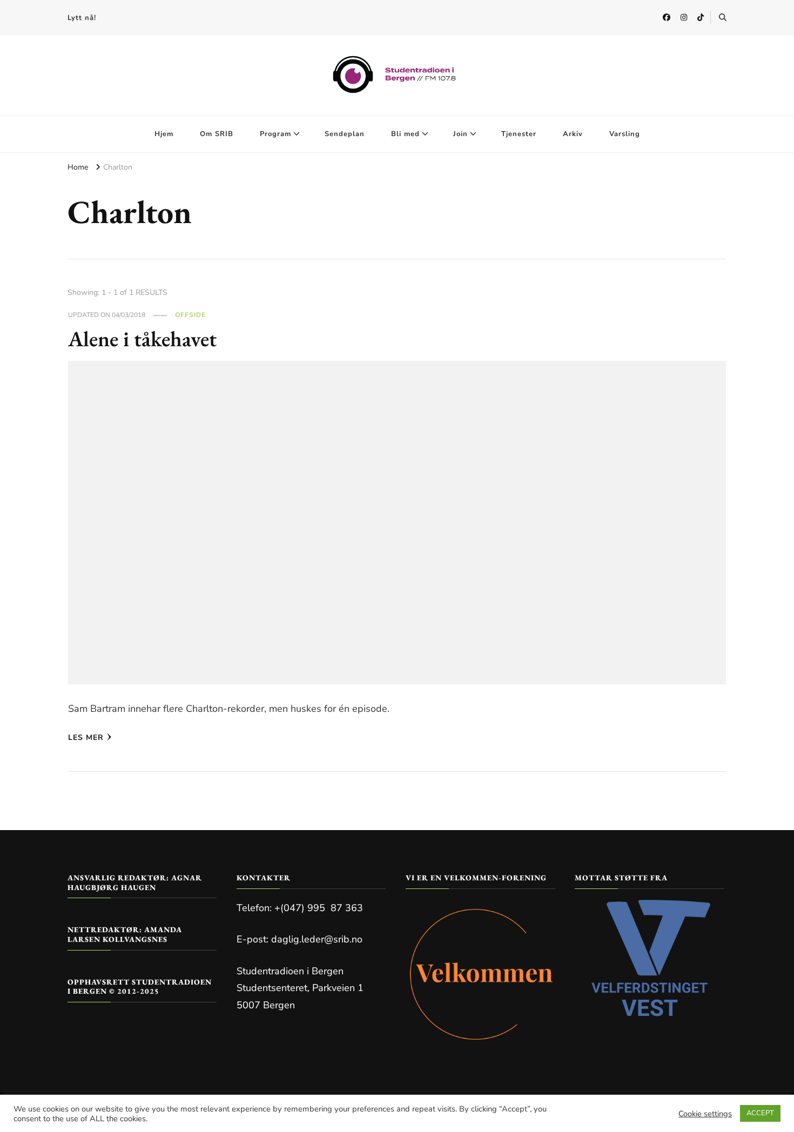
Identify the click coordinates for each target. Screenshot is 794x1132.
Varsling (624, 134)
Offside (190, 315)
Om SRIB (216, 134)
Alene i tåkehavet (142, 339)
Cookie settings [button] (705, 1113)
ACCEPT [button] (760, 1113)
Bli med (405, 134)
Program (275, 134)
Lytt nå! (82, 18)
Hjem (163, 134)
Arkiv (573, 134)
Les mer (86, 737)
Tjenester (518, 134)
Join (460, 134)
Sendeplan (345, 134)
